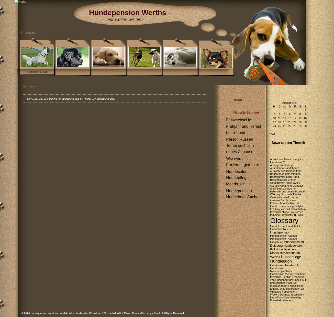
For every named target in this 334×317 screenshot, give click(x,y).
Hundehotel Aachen (281, 229)
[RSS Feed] (264, 50)
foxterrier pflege (279, 212)
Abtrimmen (276, 159)
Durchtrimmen (288, 200)
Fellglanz (299, 206)
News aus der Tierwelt (288, 143)
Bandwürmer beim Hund (284, 176)
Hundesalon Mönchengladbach (281, 270)
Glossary (284, 220)
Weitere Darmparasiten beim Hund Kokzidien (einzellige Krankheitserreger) (287, 297)
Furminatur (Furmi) (291, 214)
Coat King (286, 185)
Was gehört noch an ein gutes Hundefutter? (287, 290)
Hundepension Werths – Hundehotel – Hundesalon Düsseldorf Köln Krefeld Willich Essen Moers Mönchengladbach (96, 313)
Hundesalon (281, 261)
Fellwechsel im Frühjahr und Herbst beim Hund (243, 126)
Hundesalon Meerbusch (284, 265)
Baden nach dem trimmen (285, 173)
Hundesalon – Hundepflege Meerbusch (238, 177)
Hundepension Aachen (283, 235)
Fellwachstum (297, 209)
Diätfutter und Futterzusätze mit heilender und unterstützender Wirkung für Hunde (288, 190)
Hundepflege (291, 257)
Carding (274, 185)
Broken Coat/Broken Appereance (285, 181)
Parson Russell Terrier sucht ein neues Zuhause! (240, 145)
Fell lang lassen (279, 209)
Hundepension (280, 232)
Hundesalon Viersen (282, 274)
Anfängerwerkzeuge (282, 165)
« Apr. (272, 133)
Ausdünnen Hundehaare (284, 168)
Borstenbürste (278, 179)
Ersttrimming (286, 206)
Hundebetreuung (37, 71)
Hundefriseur (278, 226)
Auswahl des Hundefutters (285, 170)
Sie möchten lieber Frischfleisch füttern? (286, 285)
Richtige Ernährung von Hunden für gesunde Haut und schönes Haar (288, 279)
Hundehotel (293, 226)
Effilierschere (278, 203)
